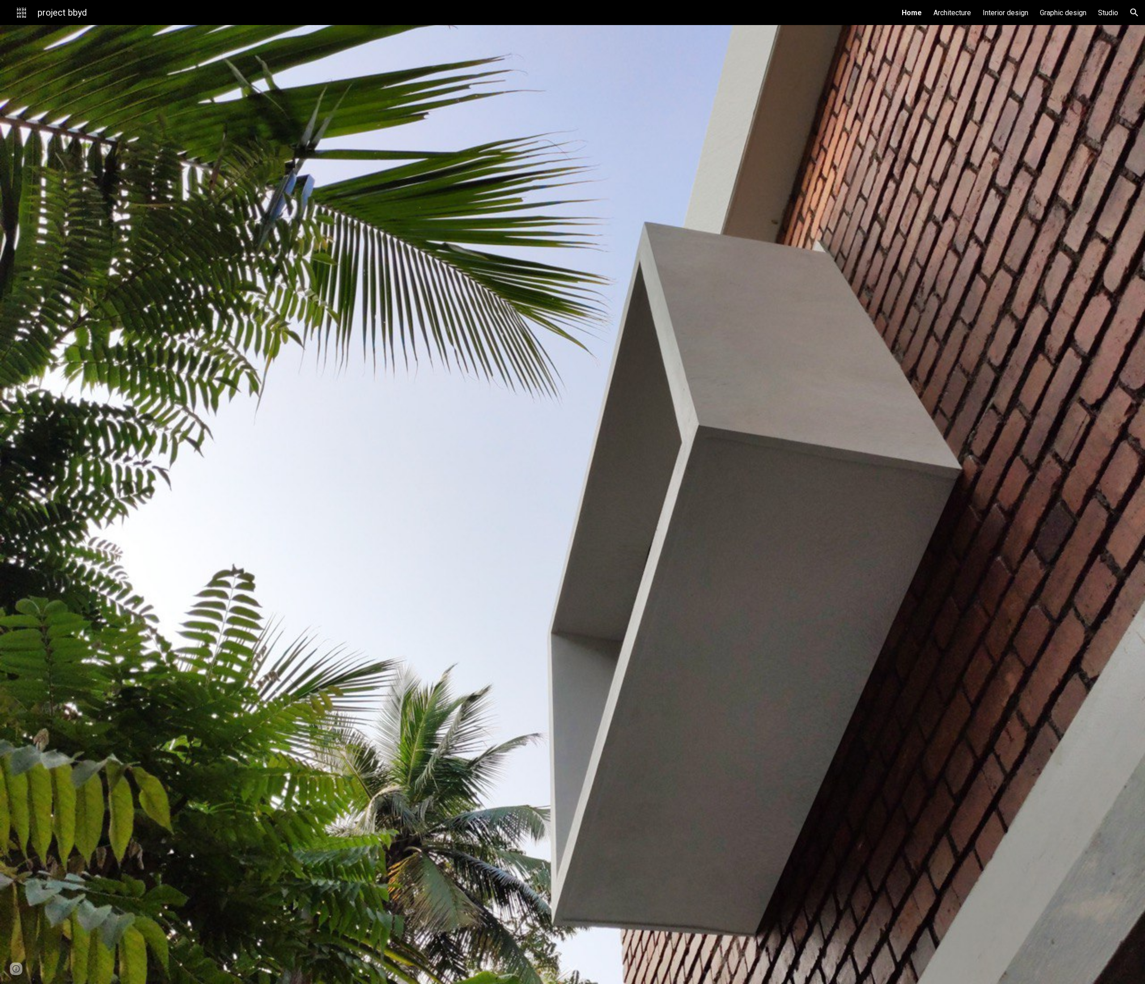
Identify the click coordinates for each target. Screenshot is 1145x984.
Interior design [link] (1005, 12)
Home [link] (912, 12)
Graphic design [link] (1063, 12)
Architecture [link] (952, 12)
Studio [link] (1108, 12)
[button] (1134, 12)
